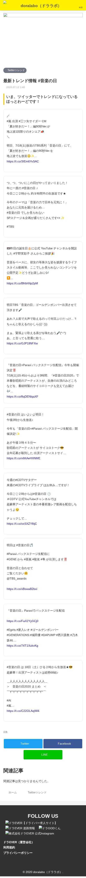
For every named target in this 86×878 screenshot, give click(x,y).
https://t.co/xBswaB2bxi (22, 589)
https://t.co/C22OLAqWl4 (23, 710)
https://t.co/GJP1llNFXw (22, 343)
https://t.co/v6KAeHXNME (23, 458)
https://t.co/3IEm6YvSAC (23, 161)
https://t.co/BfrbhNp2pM (22, 283)
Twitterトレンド (16, 70)
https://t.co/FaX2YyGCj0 (22, 621)
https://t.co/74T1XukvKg (22, 645)
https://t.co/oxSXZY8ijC (22, 523)
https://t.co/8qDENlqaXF (22, 396)
